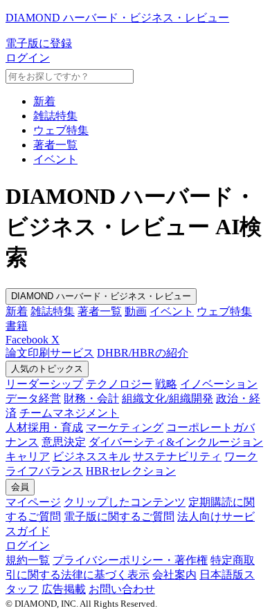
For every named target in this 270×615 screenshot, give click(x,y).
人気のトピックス (47, 368)
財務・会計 (91, 398)
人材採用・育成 (44, 427)
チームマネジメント (69, 413)
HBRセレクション (131, 471)
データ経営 (33, 398)
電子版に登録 (39, 43)
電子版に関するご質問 (119, 516)
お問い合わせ (122, 589)
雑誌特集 (55, 116)
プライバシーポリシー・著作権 (130, 560)
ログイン (28, 58)
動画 (136, 311)
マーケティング (124, 427)
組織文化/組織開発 (167, 398)
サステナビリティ (177, 456)
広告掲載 (64, 589)
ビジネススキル (91, 456)
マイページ (33, 502)
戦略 (166, 384)
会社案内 (174, 574)
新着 (44, 101)
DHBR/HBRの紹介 (142, 353)
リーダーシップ (44, 384)
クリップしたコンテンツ (125, 502)
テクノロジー (119, 384)
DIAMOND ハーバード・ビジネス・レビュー (101, 296)
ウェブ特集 (61, 130)
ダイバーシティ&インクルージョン (176, 442)
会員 (20, 487)
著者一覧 (55, 145)
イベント (55, 159)
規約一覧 (28, 560)
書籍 (17, 326)
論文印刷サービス (50, 353)
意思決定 (64, 442)
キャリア (28, 456)
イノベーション (219, 384)
